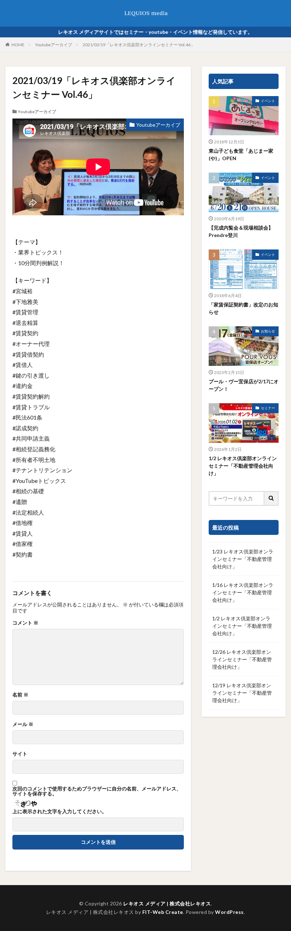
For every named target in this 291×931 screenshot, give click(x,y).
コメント (25, 622)
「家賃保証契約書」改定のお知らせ (243, 308)
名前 (20, 694)
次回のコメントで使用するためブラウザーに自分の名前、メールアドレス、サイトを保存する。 (96, 791)
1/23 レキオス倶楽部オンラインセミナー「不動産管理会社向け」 (242, 558)
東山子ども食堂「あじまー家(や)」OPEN (241, 154)
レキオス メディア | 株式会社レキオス (167, 903)
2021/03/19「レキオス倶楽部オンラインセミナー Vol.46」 (139, 44)
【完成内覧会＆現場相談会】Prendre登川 (241, 231)
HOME (17, 44)
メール (22, 724)
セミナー (268, 408)
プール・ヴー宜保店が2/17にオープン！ (244, 385)
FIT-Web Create (162, 912)
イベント (268, 101)
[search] (271, 498)
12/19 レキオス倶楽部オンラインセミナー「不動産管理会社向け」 (242, 692)
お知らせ (268, 331)
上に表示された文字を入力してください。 (59, 811)
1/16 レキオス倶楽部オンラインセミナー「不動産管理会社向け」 (242, 592)
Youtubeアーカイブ (53, 44)
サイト (19, 753)
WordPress (229, 912)
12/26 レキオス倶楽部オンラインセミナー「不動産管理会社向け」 (242, 659)
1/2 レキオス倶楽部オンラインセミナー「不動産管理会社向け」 (243, 465)
